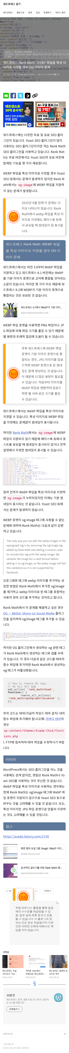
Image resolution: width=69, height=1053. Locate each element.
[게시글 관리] (36, 891)
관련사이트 (8, 1033)
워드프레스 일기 (12, 4)
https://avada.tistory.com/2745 (26, 836)
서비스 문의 (60, 12)
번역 (30, 12)
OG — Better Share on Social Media (29, 613)
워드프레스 (8, 12)
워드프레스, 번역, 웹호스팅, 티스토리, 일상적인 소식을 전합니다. (27, 1001)
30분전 (10, 995)
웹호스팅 (20, 12)
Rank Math (20, 432)
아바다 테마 (53, 719)
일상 (38, 12)
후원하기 (47, 12)
